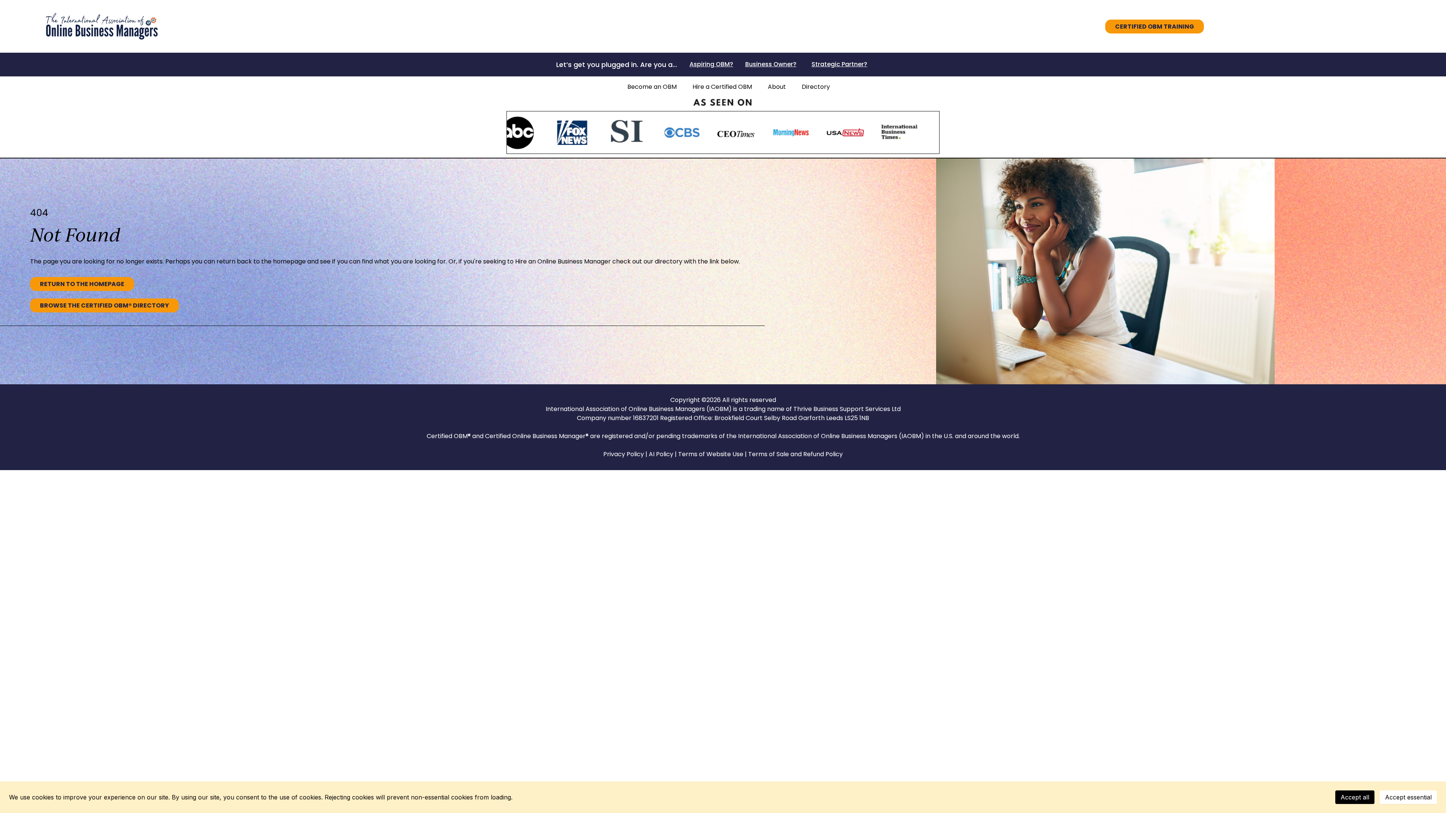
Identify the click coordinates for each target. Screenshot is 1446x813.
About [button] (777, 86)
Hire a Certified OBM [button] (722, 86)
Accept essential (1408, 797)
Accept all (1355, 797)
